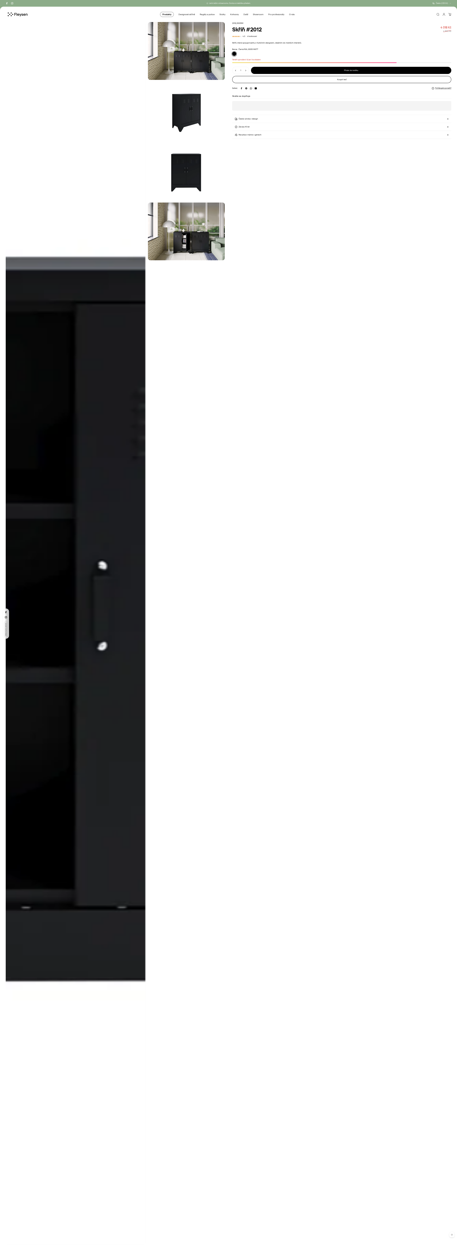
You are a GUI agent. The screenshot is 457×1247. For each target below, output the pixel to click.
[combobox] (442, 3)
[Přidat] (246, 70)
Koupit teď (341, 79)
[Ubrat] (235, 70)
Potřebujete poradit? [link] (443, 88)
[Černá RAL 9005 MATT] (234, 54)
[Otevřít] (76, 633)
